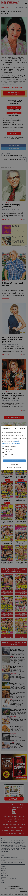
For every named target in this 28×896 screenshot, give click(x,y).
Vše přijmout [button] (14, 460)
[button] (14, 443)
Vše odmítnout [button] (14, 464)
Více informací (16, 441)
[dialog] (14, 448)
